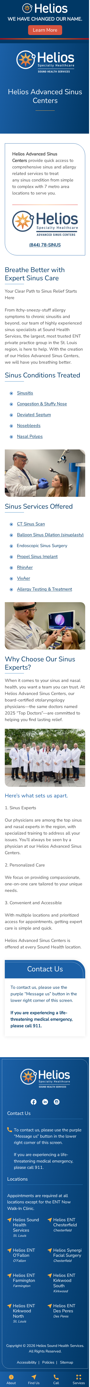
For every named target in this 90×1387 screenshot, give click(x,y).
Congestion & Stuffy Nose (42, 404)
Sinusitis (25, 393)
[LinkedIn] (45, 1101)
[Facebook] (33, 1101)
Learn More (45, 30)
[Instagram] (57, 1101)
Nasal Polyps (30, 436)
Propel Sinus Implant (37, 556)
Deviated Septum (34, 415)
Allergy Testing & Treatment (44, 589)
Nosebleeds (29, 425)
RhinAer (25, 567)
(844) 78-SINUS (45, 245)
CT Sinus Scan (31, 524)
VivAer (23, 578)
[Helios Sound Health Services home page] (45, 61)
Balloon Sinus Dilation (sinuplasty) (50, 535)
